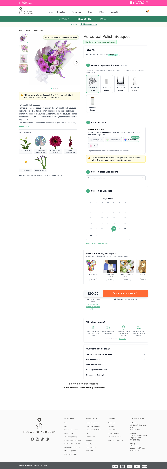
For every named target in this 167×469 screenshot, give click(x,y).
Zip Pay (89, 444)
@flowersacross (89, 383)
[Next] (76, 62)
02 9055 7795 (135, 450)
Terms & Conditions (115, 440)
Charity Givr (90, 437)
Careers (111, 426)
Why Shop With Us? (93, 430)
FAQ (65, 426)
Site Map (89, 451)
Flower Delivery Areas (72, 440)
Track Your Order (70, 454)
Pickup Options (70, 451)
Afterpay (89, 440)
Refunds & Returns (115, 437)
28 (119, 228)
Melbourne (84, 18)
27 (114, 228)
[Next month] (126, 199)
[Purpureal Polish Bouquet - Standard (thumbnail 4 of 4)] (23, 68)
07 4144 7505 (135, 440)
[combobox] (114, 178)
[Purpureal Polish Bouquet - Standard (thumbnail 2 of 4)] (23, 48)
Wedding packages (71, 437)
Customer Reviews (93, 426)
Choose (93, 280)
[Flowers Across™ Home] (26, 10)
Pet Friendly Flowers (72, 447)
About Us (111, 423)
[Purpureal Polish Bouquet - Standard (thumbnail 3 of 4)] (23, 58)
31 (96, 235)
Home (50, 12)
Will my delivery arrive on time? (97, 243)
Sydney (103, 19)
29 (125, 228)
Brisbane (63, 19)
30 (91, 235)
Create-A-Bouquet (71, 430)
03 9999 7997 (135, 429)
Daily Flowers (69, 433)
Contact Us (122, 339)
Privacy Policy (113, 433)
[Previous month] (90, 199)
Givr (87, 433)
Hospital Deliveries (93, 423)
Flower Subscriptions (72, 444)
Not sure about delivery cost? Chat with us (93, 306)
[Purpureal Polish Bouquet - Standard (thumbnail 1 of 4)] (23, 38)
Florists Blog (91, 447)
